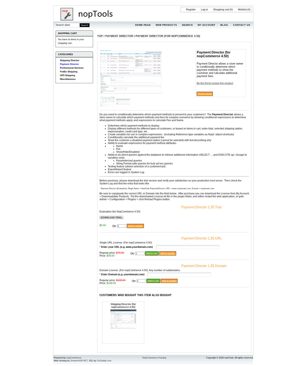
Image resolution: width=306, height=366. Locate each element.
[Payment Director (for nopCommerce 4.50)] (131, 92)
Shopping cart (221, 9)
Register (191, 9)
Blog (224, 25)
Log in (204, 9)
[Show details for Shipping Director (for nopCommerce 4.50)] (123, 327)
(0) (231, 9)
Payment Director (69, 64)
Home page (143, 25)
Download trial (111, 217)
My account (206, 25)
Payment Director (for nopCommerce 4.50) (168, 36)
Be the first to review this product (215, 83)
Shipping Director (69, 60)
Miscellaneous (68, 79)
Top (100, 36)
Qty (114, 226)
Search (187, 25)
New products (166, 25)
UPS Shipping (67, 75)
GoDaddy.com (104, 360)
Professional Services (71, 68)
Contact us (241, 25)
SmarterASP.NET (79, 360)
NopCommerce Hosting (154, 357)
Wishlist (242, 9)
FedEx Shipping (68, 71)
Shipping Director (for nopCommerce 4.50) (123, 306)
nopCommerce (73, 357)
